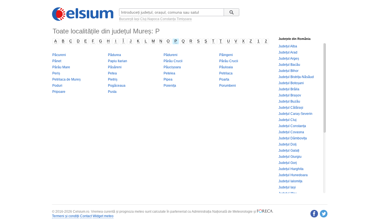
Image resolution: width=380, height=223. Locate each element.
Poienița (170, 86)
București (126, 19)
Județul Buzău (289, 101)
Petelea (169, 73)
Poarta (224, 79)
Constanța (168, 19)
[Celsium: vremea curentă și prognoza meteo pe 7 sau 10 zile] (83, 20)
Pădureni (170, 55)
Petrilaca (226, 73)
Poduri (57, 86)
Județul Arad (287, 52)
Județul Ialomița (290, 181)
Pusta (112, 92)
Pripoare (58, 92)
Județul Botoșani (291, 83)
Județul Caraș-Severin (295, 114)
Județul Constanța (292, 126)
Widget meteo (103, 216)
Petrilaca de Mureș (66, 79)
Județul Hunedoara (293, 175)
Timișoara (184, 19)
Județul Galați (288, 150)
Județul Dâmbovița (292, 138)
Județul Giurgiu (290, 157)
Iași (136, 19)
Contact (86, 216)
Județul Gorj (287, 163)
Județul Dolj (287, 144)
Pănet (56, 61)
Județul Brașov (289, 95)
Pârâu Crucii (173, 61)
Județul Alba (287, 46)
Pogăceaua (116, 86)
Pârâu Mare (61, 67)
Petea (112, 73)
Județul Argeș (288, 58)
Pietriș (112, 79)
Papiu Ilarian (117, 61)
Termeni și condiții (65, 216)
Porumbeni (227, 86)
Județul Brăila (288, 89)
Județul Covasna (291, 132)
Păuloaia (226, 67)
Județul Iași (287, 187)
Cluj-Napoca (149, 19)
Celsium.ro (81, 212)
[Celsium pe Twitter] (323, 213)
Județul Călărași (290, 108)
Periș (56, 73)
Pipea (168, 79)
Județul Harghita (290, 169)
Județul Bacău (289, 65)
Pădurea (114, 55)
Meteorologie (243, 212)
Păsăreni (115, 67)
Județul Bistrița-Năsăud (296, 77)
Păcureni (59, 55)
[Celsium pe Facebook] (314, 213)
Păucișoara (172, 67)
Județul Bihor (288, 71)
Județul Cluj (287, 120)
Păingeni (226, 55)
